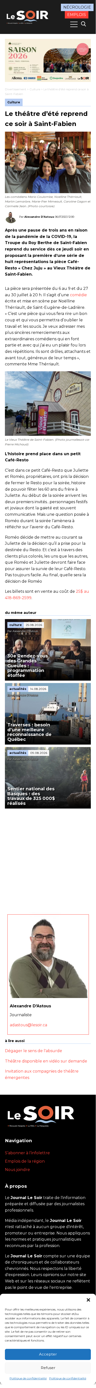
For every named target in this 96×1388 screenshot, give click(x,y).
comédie (78, 295)
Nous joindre (17, 1169)
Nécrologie (77, 7)
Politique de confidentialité (28, 1378)
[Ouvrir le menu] (74, 24)
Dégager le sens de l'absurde (33, 1050)
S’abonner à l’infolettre (27, 1153)
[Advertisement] (48, 859)
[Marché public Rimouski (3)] (48, 60)
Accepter (48, 1354)
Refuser (48, 1367)
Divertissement (15, 89)
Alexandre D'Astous (39, 216)
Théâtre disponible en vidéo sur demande (46, 1061)
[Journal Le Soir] (28, 16)
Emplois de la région (25, 1161)
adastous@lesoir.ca (28, 1025)
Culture (34, 89)
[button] (88, 1299)
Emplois (76, 14)
